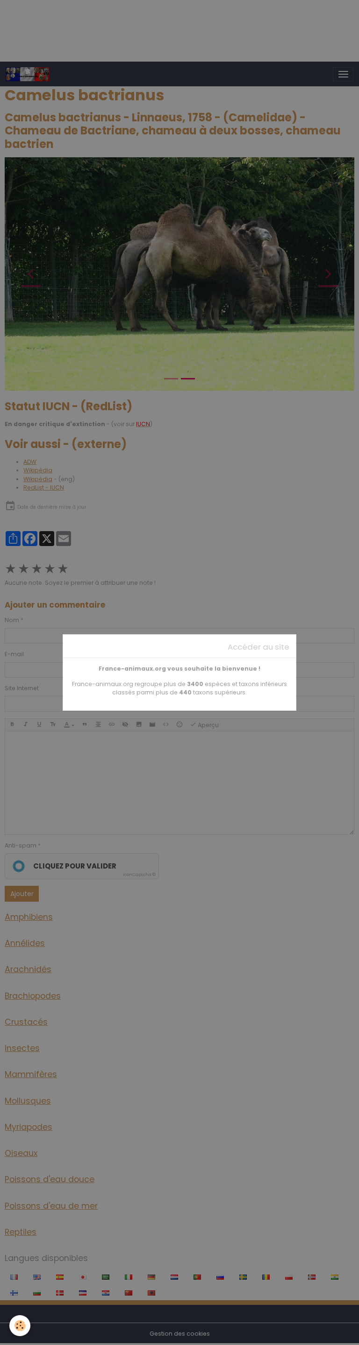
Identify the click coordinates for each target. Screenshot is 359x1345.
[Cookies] (19, 1325)
